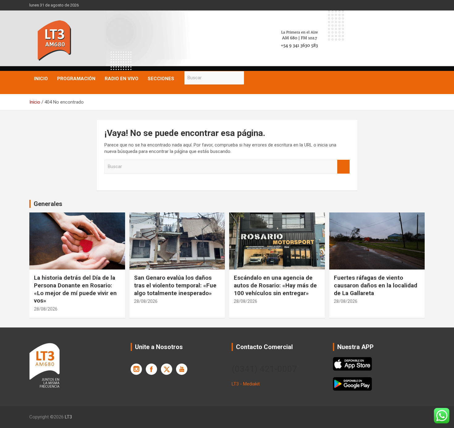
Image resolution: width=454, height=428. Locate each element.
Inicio (41, 78)
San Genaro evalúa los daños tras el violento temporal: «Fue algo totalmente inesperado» (175, 285)
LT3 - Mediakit (246, 384)
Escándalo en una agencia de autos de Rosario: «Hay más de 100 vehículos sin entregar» (275, 285)
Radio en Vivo (121, 78)
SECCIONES (161, 78)
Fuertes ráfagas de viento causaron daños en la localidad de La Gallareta (375, 285)
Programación (76, 78)
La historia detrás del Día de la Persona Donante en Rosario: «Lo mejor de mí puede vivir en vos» (75, 289)
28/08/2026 (45, 309)
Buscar (250, 78)
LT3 (68, 417)
